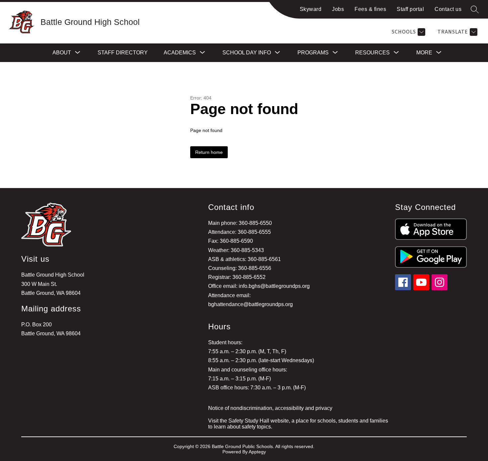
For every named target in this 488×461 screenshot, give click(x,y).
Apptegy (257, 451)
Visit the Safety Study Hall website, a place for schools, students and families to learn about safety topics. (298, 423)
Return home (209, 152)
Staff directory (123, 52)
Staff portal (410, 9)
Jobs (338, 9)
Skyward (311, 9)
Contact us (448, 9)
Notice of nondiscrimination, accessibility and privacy (270, 408)
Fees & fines (370, 9)
